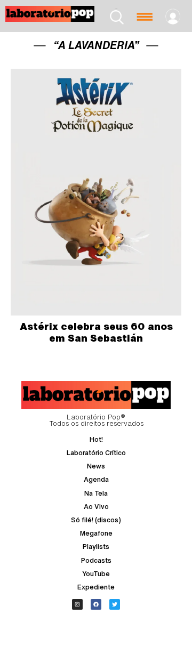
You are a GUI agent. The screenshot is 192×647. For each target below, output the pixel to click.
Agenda (96, 479)
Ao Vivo (96, 506)
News (96, 466)
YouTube (96, 573)
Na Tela (96, 493)
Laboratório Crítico (96, 452)
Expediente (96, 587)
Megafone (96, 533)
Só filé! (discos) (96, 519)
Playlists (96, 546)
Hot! (96, 439)
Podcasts (96, 560)
